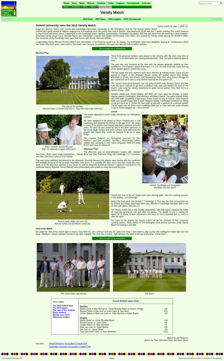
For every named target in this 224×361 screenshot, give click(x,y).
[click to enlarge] (73, 104)
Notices (90, 3)
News (82, 3)
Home (66, 3)
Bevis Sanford (59, 312)
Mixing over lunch (61, 315)
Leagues (120, 3)
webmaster (218, 358)
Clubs (111, 3)
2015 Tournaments (132, 19)
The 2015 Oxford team (63, 305)
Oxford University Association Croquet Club (68, 343)
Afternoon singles (61, 317)
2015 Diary (88, 19)
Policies (112, 358)
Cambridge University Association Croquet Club (70, 346)
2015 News (100, 19)
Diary (74, 3)
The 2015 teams (60, 308)
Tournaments (133, 3)
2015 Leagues (114, 19)
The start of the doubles (64, 310)
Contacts (101, 3)
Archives (146, 3)
